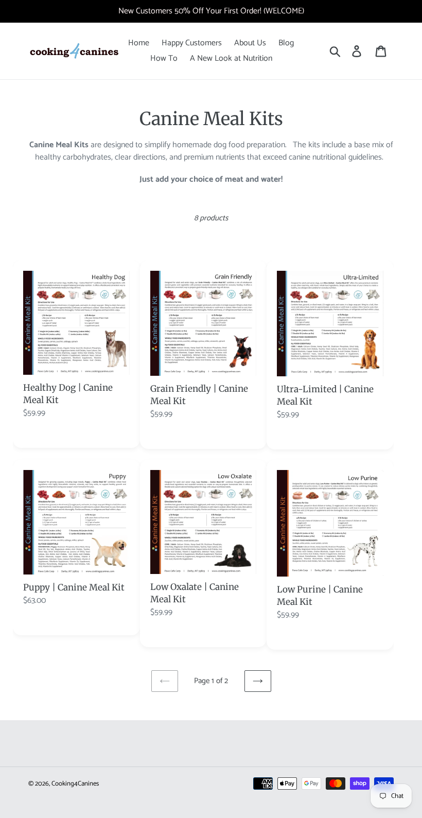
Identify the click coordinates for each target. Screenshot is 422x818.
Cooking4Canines (75, 783)
